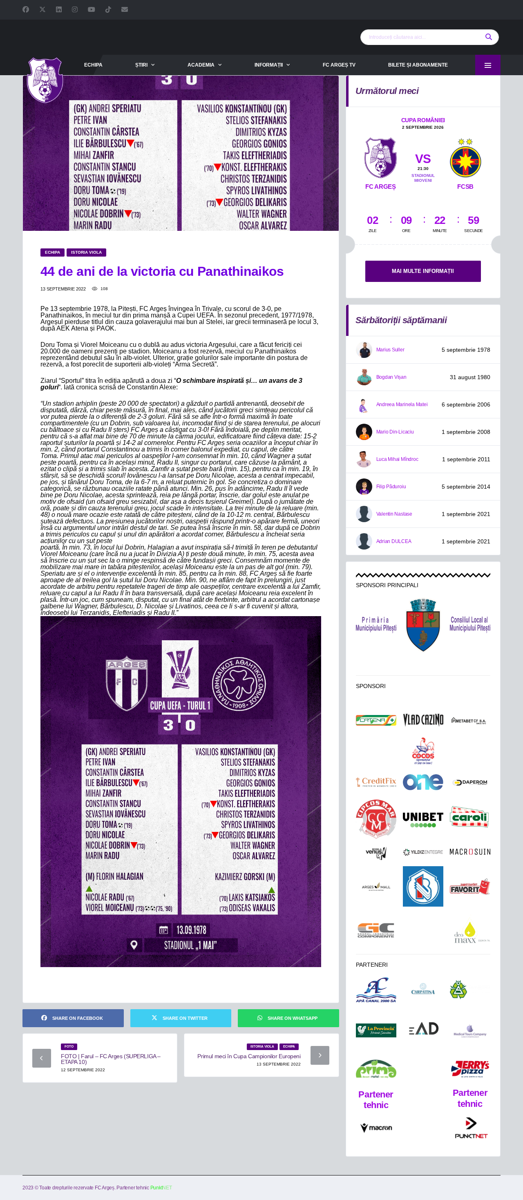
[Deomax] (470, 930)
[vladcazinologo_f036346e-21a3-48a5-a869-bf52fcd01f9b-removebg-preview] (423, 720)
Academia (201, 65)
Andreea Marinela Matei (402, 404)
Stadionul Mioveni (423, 178)
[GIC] (376, 930)
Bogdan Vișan (391, 377)
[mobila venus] (376, 853)
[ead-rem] (423, 1030)
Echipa (93, 65)
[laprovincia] (376, 1030)
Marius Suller (390, 350)
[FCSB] (465, 156)
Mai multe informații (423, 271)
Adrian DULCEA (393, 541)
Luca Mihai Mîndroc (397, 459)
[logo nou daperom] (470, 782)
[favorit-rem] (470, 886)
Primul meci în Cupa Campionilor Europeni (248, 1056)
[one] (423, 782)
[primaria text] (376, 625)
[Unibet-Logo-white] (423, 820)
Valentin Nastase (394, 514)
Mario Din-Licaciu (395, 432)
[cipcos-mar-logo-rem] (376, 820)
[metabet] (470, 720)
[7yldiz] (423, 853)
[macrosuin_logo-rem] (470, 853)
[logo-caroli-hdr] (470, 820)
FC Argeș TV (339, 65)
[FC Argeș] (380, 156)
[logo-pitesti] (423, 625)
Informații (269, 65)
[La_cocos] (423, 750)
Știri (141, 65)
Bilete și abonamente (418, 65)
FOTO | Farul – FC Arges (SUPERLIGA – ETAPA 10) (111, 1059)
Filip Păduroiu (391, 486)
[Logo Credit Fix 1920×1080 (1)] (376, 782)
